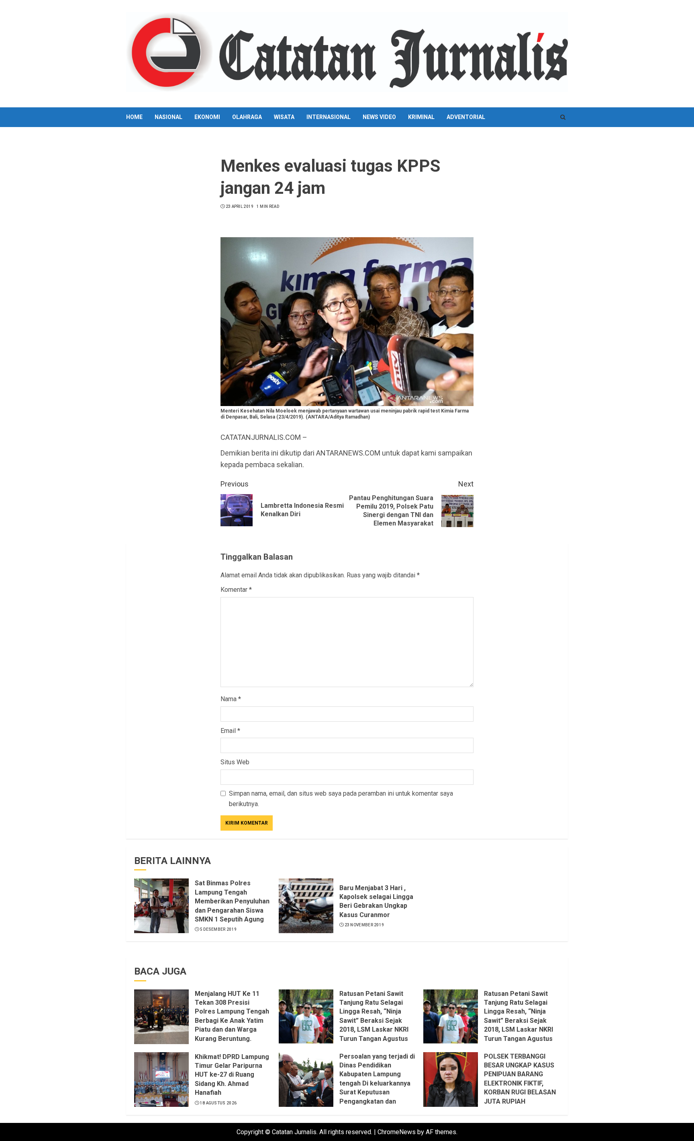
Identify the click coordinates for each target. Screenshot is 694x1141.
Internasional (328, 117)
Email (230, 731)
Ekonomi (207, 117)
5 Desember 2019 (218, 929)
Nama (230, 699)
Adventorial (466, 117)
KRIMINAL (421, 117)
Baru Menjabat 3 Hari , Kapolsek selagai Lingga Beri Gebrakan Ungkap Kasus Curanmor (376, 901)
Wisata (284, 117)
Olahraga (247, 117)
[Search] (563, 117)
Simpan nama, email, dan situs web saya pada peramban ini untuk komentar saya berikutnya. (341, 799)
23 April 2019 (240, 206)
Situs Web (234, 762)
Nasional (168, 117)
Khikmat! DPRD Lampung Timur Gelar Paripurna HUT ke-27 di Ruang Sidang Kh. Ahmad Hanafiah (232, 1075)
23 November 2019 (364, 925)
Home (134, 117)
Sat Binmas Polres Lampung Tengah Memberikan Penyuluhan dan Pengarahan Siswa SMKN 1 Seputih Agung (232, 901)
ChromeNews (397, 1132)
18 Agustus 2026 (218, 1103)
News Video (379, 117)
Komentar (236, 589)
